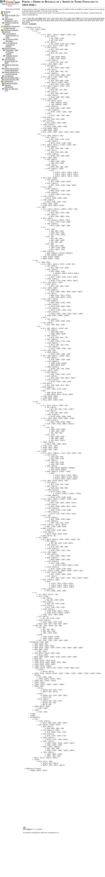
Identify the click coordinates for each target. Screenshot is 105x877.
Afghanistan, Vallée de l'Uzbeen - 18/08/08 (12, 52)
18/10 (89, 20)
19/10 (93, 20)
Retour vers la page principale (13, 9)
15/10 (77, 20)
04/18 (102, 18)
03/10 (28, 20)
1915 (33, 18)
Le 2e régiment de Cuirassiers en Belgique (11, 44)
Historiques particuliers (11, 30)
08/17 (70, 18)
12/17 (86, 18)
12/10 (65, 20)
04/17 (53, 18)
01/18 (90, 18)
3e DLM (7, 32)
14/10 (73, 20)
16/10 (81, 20)
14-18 (5, 13)
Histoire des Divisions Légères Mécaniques (12, 69)
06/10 (40, 20)
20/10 (97, 20)
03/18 (98, 18)
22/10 (24, 22)
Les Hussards (9, 76)
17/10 (85, 20)
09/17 (74, 18)
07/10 (44, 20)
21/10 (101, 20)
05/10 (36, 20)
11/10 (60, 20)
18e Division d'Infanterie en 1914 (11, 20)
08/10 (48, 20)
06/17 (61, 18)
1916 (36, 18)
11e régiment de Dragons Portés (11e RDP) (12, 35)
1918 (44, 18)
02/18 (94, 18)
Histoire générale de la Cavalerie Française (12, 73)
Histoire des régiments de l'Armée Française (12, 27)
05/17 (57, 18)
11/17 (82, 18)
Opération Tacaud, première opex (12, 56)
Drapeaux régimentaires (9, 86)
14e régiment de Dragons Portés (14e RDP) (11, 61)
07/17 (65, 18)
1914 (29, 18)
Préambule (7, 12)
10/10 (56, 20)
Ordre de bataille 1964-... (12, 78)
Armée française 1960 (12, 79)
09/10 (52, 20)
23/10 (28, 22)
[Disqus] (63, 798)
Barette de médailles (11, 83)
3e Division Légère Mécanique (12, 40)
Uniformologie (8, 81)
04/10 (32, 20)
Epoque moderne (10, 48)
